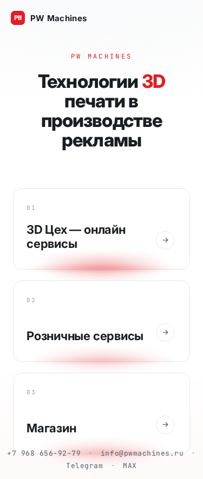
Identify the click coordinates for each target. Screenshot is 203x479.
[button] (101, 229)
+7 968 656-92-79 (44, 453)
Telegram (84, 465)
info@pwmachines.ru (142, 453)
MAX (130, 465)
